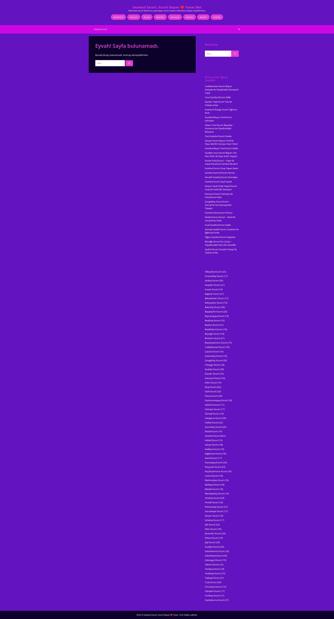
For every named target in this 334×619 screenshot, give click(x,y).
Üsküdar (189, 17)
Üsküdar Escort (212, 591)
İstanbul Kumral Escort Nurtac (220, 172)
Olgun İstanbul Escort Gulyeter (220, 237)
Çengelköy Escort (213, 360)
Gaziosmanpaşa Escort (216, 400)
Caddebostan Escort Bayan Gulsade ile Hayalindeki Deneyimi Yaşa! (222, 89)
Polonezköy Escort (214, 506)
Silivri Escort (211, 529)
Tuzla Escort (211, 582)
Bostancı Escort (212, 338)
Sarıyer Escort (212, 515)
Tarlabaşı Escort (213, 573)
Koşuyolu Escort (213, 466)
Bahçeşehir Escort (214, 302)
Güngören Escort (213, 418)
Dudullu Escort (212, 369)
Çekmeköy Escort (214, 355)
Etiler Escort (211, 382)
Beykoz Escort (212, 324)
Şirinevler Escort (213, 533)
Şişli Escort (210, 542)
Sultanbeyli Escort (214, 555)
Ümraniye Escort (213, 586)
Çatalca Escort (212, 351)
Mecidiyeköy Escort (214, 493)
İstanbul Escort (100, 29)
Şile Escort (210, 524)
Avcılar (147, 17)
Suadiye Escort (212, 546)
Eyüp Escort (211, 387)
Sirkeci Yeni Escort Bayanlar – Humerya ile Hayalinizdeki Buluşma (219, 128)
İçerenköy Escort (213, 426)
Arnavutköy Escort (214, 276)
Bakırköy (160, 17)
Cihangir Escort (212, 364)
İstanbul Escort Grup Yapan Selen (221, 168)
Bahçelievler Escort (214, 298)
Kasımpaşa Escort (213, 462)
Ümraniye (175, 17)
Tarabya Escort (212, 568)
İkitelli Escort (211, 431)
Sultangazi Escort (213, 560)
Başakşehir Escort (214, 311)
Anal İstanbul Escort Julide (218, 224)
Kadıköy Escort (212, 449)
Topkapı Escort (212, 577)
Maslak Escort (212, 489)
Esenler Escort (212, 373)
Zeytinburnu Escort (214, 600)
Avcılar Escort (211, 289)
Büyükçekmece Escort (216, 342)
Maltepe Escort (212, 484)
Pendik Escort (212, 502)
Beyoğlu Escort (212, 333)
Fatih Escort (211, 391)
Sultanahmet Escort (215, 551)
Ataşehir (203, 17)
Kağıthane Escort (213, 453)
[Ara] (129, 63)
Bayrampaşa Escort (214, 316)
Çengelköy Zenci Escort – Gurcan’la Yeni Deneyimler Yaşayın (218, 205)
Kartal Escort (211, 458)
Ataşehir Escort (212, 284)
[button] (239, 29)
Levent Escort (212, 475)
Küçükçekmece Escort (216, 471)
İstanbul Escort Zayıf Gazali (218, 181)
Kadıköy (216, 17)
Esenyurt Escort (213, 378)
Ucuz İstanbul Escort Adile (218, 97)
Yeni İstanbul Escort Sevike (218, 136)
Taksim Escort (212, 564)
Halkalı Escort (211, 422)
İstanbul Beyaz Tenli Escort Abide (221, 148)
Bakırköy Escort (212, 307)
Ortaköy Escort (212, 497)
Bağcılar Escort (212, 293)
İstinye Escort (211, 444)
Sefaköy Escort (212, 520)
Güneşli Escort (212, 413)
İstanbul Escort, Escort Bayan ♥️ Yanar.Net (167, 7)
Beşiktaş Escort (212, 320)
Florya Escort (211, 395)
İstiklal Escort (211, 440)
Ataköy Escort (212, 280)
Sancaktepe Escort (214, 511)
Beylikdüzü (118, 17)
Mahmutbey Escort (214, 480)
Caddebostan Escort (215, 347)
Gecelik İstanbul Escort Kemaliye (221, 177)
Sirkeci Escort (211, 537)
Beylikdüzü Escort (214, 329)
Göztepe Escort (212, 409)
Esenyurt (134, 17)
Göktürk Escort (212, 404)
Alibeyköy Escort (213, 271)
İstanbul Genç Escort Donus (218, 212)
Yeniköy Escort (212, 595)
